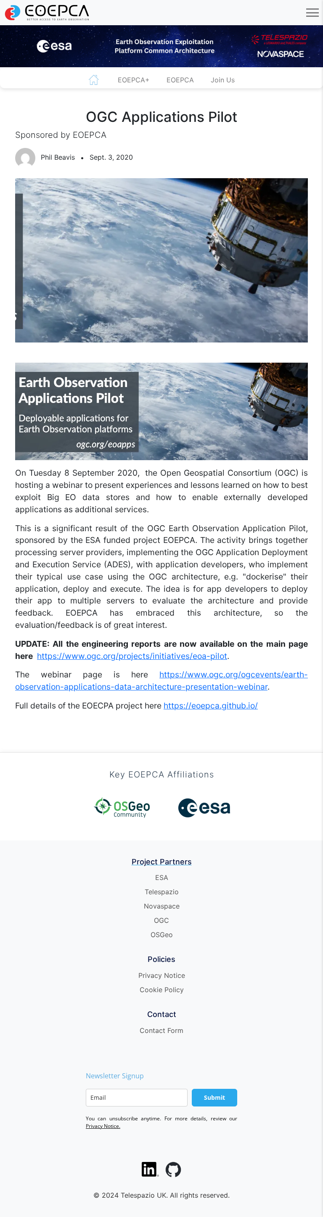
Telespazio (162, 892)
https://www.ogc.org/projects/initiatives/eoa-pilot (132, 656)
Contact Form (161, 1030)
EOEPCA (180, 80)
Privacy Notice (161, 975)
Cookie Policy (162, 989)
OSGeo (162, 934)
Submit (214, 1097)
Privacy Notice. (103, 1126)
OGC (161, 920)
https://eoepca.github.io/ (211, 706)
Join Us (223, 80)
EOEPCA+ (134, 80)
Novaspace (162, 906)
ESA (161, 877)
